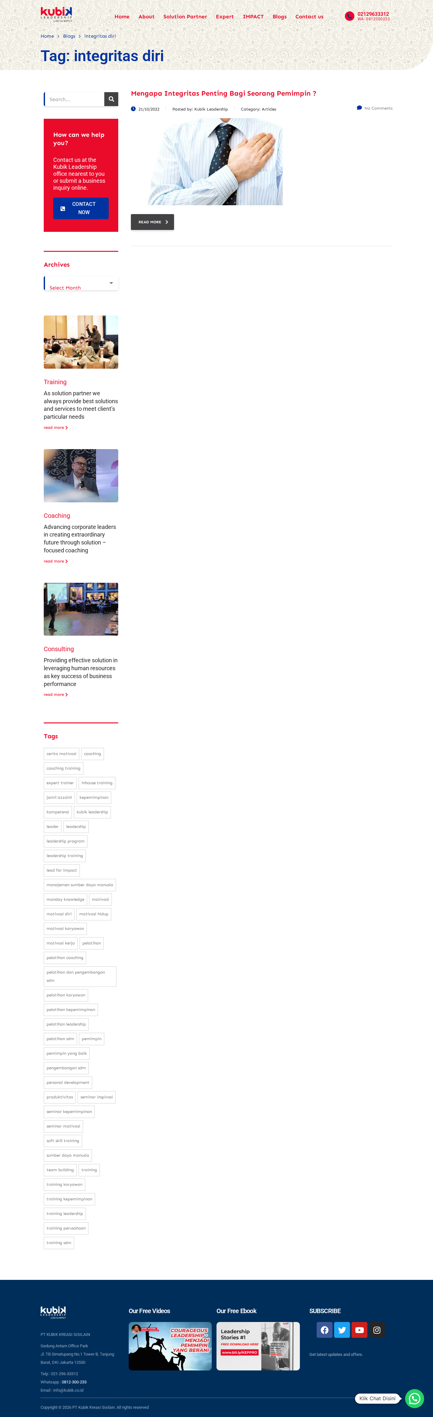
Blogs (280, 16)
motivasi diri (59, 914)
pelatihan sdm (60, 1038)
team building (60, 1169)
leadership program (66, 841)
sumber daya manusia (68, 1155)
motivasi (100, 899)
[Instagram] (377, 1330)
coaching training (64, 768)
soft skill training (63, 1140)
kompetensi (58, 812)
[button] (414, 1398)
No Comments (378, 108)
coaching (92, 753)
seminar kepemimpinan (69, 1111)
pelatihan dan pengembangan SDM (76, 976)
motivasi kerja (61, 943)
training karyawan (64, 1184)
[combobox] (81, 283)
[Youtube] (359, 1330)
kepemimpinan (94, 797)
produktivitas (60, 1097)
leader (53, 826)
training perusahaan (66, 1228)
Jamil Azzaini (59, 797)
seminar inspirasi (97, 1097)
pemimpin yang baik (67, 1053)
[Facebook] (325, 1330)
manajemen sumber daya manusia (80, 884)
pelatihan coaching (65, 957)
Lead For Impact (62, 870)
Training (55, 382)
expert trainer (60, 782)
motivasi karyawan (65, 928)
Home (122, 16)
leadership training (65, 855)
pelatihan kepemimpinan (71, 1009)
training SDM (59, 1242)
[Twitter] (342, 1330)
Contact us (309, 16)
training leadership (65, 1213)
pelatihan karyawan (66, 995)
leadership (76, 826)
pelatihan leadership (66, 1024)
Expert (225, 16)
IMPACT (253, 16)
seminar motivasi (63, 1126)
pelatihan (91, 943)
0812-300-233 (74, 1382)
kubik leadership (92, 812)
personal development (68, 1082)
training (89, 1169)
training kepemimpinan (69, 1199)
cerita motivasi (61, 753)
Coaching (57, 515)
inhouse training (97, 782)
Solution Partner (185, 16)
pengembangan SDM (66, 1067)
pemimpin (91, 1038)
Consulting (59, 649)
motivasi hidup (93, 914)
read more (150, 222)
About (147, 16)
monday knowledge (65, 899)
